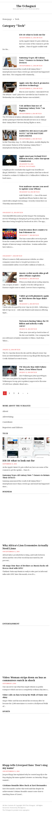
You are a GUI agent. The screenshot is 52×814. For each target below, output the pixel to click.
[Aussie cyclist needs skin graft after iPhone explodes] (10, 277)
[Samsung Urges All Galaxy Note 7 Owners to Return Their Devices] (10, 62)
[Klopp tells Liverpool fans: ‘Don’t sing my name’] (26, 738)
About (5, 411)
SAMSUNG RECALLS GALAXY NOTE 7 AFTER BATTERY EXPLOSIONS (33, 133)
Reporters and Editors (13, 427)
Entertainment (11, 624)
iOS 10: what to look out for (32, 35)
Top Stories (30, 166)
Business (7, 492)
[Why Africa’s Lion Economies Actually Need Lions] (26, 519)
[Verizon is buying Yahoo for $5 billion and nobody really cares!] (10, 327)
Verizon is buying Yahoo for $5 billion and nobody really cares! (33, 323)
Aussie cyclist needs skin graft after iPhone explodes (33, 274)
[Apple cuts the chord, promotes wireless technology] (10, 87)
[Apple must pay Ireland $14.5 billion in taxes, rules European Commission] (10, 160)
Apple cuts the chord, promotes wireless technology (34, 84)
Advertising (8, 417)
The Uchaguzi (26, 6)
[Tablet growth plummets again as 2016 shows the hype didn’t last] (10, 300)
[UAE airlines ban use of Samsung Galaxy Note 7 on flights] (10, 110)
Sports (6, 711)
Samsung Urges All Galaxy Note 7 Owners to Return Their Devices (34, 60)
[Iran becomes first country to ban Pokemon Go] (10, 234)
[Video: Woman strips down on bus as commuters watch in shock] (26, 651)
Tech (40, 38)
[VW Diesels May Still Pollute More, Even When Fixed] (10, 371)
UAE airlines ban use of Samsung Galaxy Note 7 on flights (32, 108)
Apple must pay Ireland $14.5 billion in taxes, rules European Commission (34, 158)
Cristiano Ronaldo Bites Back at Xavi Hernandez (25, 785)
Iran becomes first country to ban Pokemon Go (33, 231)
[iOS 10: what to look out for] (10, 41)
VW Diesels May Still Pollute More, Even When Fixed (32, 368)
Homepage (7, 19)
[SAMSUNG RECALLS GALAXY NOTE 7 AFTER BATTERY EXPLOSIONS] (10, 135)
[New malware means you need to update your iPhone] (10, 192)
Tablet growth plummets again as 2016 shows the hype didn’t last (34, 298)
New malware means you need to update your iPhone (33, 187)
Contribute (7, 422)
